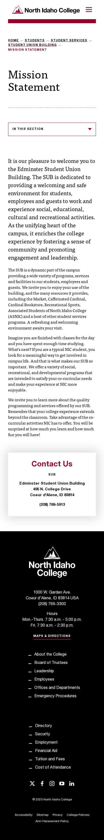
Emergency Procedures (55, 696)
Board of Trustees (51, 663)
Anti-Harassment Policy (52, 821)
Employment (46, 743)
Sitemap (42, 815)
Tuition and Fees (50, 760)
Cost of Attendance (53, 768)
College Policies (78, 815)
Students (35, 40)
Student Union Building (32, 45)
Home (13, 40)
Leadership (44, 671)
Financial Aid (46, 751)
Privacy (58, 815)
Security (42, 735)
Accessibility (24, 815)
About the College (50, 655)
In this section (27, 129)
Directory (43, 726)
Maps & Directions (52, 636)
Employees (44, 680)
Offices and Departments (57, 688)
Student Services (69, 40)
